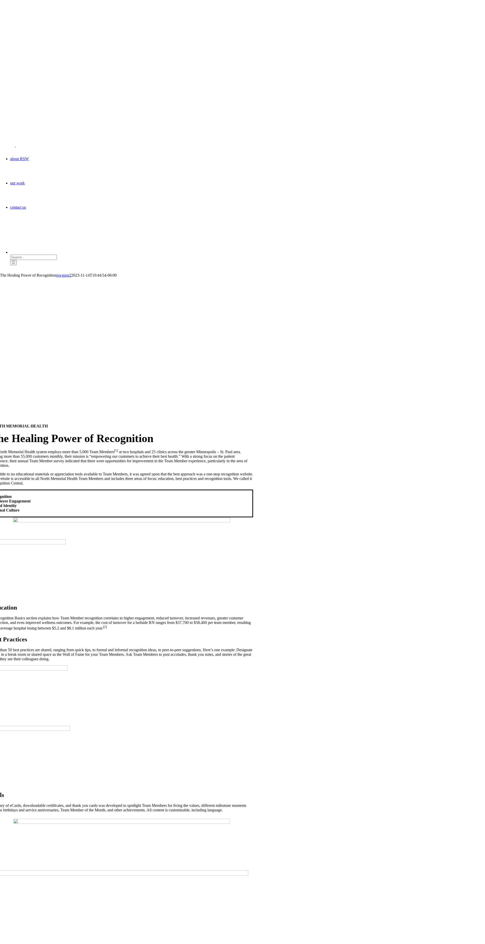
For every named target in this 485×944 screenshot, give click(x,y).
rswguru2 (63, 275)
